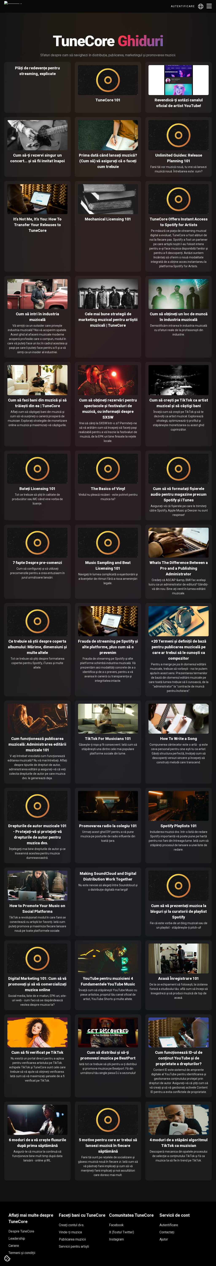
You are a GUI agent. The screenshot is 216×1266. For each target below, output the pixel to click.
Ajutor (163, 1239)
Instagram (116, 1239)
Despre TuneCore (21, 1231)
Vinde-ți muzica (70, 1232)
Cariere (13, 1246)
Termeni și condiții (21, 1253)
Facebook (116, 1225)
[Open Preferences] (7, 1258)
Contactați (166, 1232)
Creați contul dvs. (71, 1225)
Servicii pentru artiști (74, 1247)
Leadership (16, 1238)
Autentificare (183, 6)
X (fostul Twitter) (121, 1232)
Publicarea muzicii (72, 1239)
